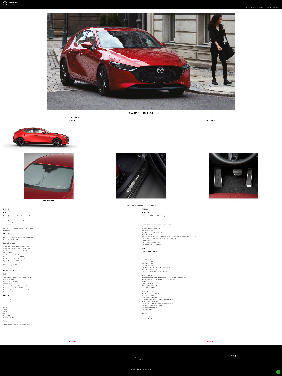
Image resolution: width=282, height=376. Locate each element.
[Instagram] (233, 356)
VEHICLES (246, 8)
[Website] (235, 356)
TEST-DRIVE (261, 8)
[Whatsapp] (231, 356)
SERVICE (269, 8)
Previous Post (73, 341)
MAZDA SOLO (13, 2)
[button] (278, 372)
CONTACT (275, 8)
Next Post (210, 341)
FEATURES (253, 8)
